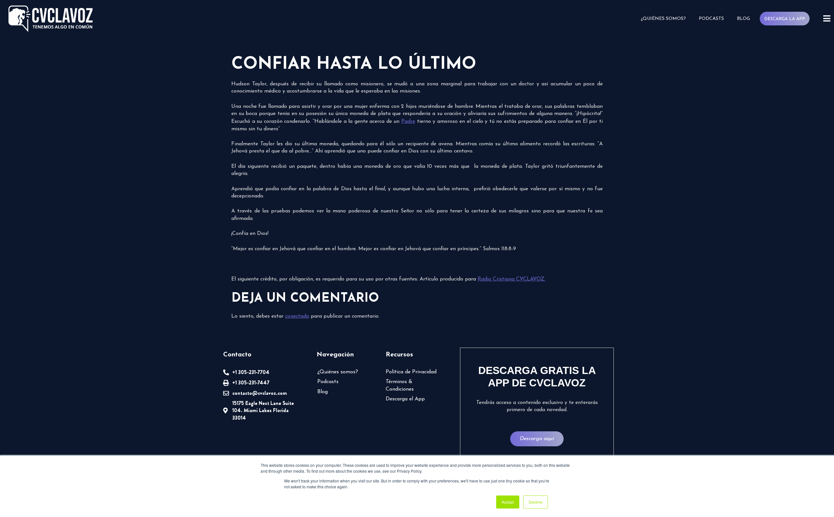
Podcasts (711, 18)
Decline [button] (535, 502)
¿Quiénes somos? (663, 18)
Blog (743, 18)
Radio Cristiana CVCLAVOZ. (511, 279)
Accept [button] (508, 502)
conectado (297, 316)
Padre (408, 121)
